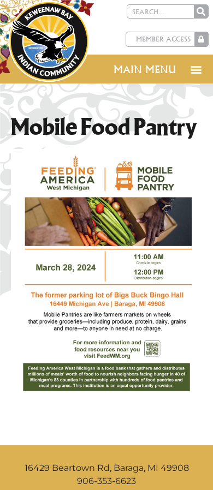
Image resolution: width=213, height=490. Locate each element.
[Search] (201, 11)
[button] (196, 69)
